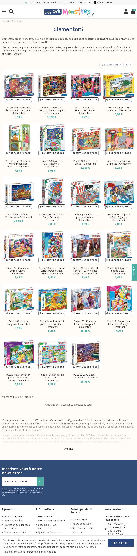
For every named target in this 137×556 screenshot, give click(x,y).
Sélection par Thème (83, 528)
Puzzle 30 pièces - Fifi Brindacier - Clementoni (118, 109)
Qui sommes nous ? (14, 516)
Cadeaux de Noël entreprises (47, 526)
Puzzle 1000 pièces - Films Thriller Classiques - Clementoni (52, 110)
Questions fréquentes (49, 532)
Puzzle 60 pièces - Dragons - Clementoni (18, 323)
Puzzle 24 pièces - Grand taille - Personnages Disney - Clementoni (52, 270)
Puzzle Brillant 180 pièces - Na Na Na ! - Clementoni (85, 110)
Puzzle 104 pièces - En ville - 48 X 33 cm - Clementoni (52, 377)
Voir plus (68, 448)
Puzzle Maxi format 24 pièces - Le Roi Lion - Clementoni (52, 324)
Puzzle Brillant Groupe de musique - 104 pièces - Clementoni (18, 110)
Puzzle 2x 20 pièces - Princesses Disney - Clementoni (118, 324)
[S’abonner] (40, 481)
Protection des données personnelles (17, 526)
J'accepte (121, 543)
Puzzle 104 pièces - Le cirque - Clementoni (85, 162)
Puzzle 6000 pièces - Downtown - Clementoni (18, 216)
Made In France (80, 519)
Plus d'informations (14, 551)
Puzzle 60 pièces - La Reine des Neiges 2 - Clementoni (85, 324)
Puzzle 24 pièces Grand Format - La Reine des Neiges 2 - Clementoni (85, 270)
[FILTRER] (134, 278)
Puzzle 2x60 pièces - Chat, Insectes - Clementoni (52, 163)
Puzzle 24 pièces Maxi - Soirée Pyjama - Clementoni (18, 270)
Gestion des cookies (15, 532)
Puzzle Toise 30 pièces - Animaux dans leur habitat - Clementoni (18, 163)
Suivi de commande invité (52, 520)
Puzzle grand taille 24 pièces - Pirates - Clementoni (85, 217)
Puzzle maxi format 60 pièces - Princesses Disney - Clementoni (18, 377)
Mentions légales (13, 520)
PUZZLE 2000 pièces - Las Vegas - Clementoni (85, 376)
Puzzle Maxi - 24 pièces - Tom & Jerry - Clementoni (118, 217)
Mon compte (45, 516)
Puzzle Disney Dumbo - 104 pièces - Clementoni (119, 162)
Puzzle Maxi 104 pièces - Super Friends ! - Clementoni (52, 217)
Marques (77, 532)
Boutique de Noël (81, 523)
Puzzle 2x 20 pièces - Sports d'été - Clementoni (118, 270)
